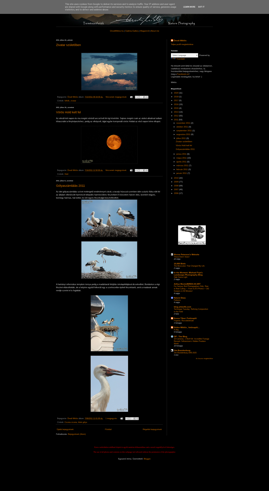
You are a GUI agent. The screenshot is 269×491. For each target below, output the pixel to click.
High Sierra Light (180, 277)
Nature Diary (180, 298)
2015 (176, 108)
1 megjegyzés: (111, 418)
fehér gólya (82, 422)
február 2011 (182, 169)
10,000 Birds (180, 263)
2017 (176, 100)
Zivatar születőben (68, 45)
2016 (176, 104)
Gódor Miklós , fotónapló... (187, 327)
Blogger (147, 459)
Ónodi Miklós (180, 40)
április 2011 (181, 162)
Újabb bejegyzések (65, 429)
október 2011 (182, 127)
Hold (66, 174)
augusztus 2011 (183, 134)
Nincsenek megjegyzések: (117, 97)
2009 (176, 182)
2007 (176, 189)
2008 (176, 186)
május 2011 (181, 158)
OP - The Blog (180, 336)
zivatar (73, 101)
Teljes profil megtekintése (182, 44)
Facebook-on (183, 74)
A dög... (177, 330)
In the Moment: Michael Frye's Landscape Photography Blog (188, 273)
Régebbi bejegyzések (152, 429)
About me (155, 31)
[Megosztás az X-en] (141, 97)
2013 (176, 112)
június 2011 (181, 154)
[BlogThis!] (139, 97)
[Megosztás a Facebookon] (144, 97)
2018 (176, 96)
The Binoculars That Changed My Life (189, 266)
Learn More (189, 7)
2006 (176, 193)
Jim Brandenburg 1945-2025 (185, 353)
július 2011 (181, 138)
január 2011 (181, 173)
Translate (181, 59)
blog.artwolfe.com (182, 307)
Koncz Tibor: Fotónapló (185, 318)
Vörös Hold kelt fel (68, 112)
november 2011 (183, 123)
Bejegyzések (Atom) (77, 434)
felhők (67, 101)
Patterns (177, 300)
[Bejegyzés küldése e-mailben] (131, 97)
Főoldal (108, 429)
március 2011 (182, 165)
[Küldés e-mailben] (136, 97)
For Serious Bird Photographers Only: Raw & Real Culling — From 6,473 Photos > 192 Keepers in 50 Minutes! (191, 288)
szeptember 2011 (184, 130)
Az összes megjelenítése (204, 358)
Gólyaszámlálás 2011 (70, 185)
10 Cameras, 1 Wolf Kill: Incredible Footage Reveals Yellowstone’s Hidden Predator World (191, 341)
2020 (176, 93)
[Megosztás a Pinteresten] (147, 97)
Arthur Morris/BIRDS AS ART (187, 284)
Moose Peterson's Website (186, 254)
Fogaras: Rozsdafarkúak (184, 321)
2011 (176, 119)
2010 (176, 178)
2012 (176, 116)
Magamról (144, 31)
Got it (201, 7)
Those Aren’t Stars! (182, 257)
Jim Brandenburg (182, 350)
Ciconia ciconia (71, 422)
